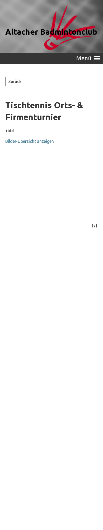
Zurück (14, 81)
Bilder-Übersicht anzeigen (29, 141)
